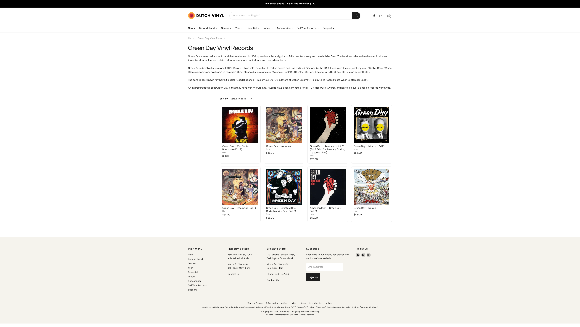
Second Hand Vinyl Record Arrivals (316, 303)
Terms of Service (255, 303)
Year (238, 28)
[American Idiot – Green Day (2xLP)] (328, 187)
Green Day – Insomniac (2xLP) (239, 208)
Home (191, 38)
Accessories (284, 28)
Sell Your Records (307, 28)
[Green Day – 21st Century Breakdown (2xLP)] (240, 125)
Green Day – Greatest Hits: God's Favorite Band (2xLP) (281, 209)
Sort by (224, 98)
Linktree (294, 303)
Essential (252, 28)
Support (327, 28)
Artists (284, 303)
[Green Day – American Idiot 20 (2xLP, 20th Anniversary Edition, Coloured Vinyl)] (328, 125)
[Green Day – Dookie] (371, 187)
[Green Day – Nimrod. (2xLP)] (371, 125)
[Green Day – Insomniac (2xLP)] (240, 187)
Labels (267, 28)
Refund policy (272, 303)
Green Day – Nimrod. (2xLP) (369, 146)
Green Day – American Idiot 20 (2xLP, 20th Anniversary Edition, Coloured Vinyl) (327, 149)
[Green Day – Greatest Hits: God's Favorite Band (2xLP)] (284, 187)
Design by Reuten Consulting (305, 311)
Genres (225, 28)
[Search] (356, 15)
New (190, 28)
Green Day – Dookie (365, 208)
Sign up (313, 277)
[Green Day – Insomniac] (284, 125)
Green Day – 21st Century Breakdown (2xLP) (236, 148)
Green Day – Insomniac (279, 146)
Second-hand (207, 28)
